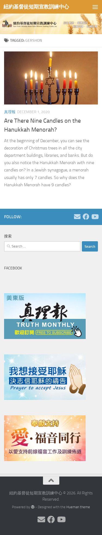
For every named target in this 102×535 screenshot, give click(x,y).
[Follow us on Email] (77, 216)
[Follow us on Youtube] (94, 216)
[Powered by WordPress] (32, 507)
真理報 (10, 112)
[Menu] (95, 7)
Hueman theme (78, 507)
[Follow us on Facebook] (86, 216)
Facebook (13, 268)
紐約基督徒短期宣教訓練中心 (36, 7)
